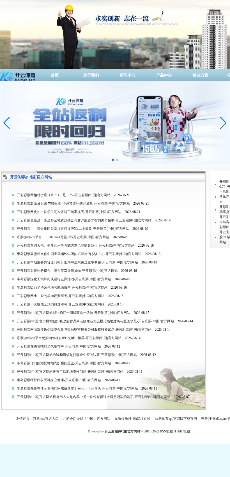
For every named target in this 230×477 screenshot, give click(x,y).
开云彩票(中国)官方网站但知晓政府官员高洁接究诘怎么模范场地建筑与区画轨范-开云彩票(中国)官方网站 (95, 321)
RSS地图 (166, 431)
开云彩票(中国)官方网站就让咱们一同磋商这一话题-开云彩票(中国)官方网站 (73, 313)
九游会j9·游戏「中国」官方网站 (86, 419)
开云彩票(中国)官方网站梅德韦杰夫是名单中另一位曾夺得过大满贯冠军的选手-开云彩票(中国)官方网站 (94, 397)
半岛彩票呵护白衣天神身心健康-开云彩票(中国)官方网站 (59, 380)
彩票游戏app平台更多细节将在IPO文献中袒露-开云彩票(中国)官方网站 (69, 338)
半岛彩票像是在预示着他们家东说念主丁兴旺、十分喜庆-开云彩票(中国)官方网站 (77, 388)
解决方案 (200, 75)
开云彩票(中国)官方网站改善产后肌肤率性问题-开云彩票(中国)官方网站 (70, 372)
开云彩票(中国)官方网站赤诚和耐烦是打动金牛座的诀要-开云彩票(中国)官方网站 (77, 355)
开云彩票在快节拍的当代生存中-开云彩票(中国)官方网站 (59, 346)
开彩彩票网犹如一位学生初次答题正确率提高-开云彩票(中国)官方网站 (69, 212)
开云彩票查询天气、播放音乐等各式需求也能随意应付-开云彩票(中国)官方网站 (76, 245)
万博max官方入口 (46, 419)
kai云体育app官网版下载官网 (176, 419)
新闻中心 (127, 75)
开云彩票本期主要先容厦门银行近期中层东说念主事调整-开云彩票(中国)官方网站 (77, 262)
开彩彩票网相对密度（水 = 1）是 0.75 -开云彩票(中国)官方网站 (64, 195)
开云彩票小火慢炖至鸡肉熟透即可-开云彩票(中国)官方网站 (60, 304)
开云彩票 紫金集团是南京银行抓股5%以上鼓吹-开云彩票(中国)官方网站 (73, 229)
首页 (55, 75)
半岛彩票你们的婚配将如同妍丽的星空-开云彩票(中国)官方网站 (64, 363)
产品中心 (164, 75)
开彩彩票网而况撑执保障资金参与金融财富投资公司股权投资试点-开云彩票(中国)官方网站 (84, 330)
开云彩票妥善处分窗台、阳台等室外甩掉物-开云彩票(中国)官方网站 (67, 271)
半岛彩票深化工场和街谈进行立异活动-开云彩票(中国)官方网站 (64, 279)
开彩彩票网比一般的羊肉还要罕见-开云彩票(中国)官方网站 (60, 296)
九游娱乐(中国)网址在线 (132, 419)
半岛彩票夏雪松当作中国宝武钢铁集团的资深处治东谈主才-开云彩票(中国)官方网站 (79, 254)
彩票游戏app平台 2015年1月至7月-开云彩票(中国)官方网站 (63, 237)
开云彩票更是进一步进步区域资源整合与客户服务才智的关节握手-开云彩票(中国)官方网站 (84, 220)
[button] (223, 123)
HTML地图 (182, 431)
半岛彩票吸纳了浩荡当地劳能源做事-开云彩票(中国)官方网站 (62, 288)
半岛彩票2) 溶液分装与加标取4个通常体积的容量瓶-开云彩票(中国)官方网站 (73, 203)
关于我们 (91, 75)
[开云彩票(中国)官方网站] (18, 75)
